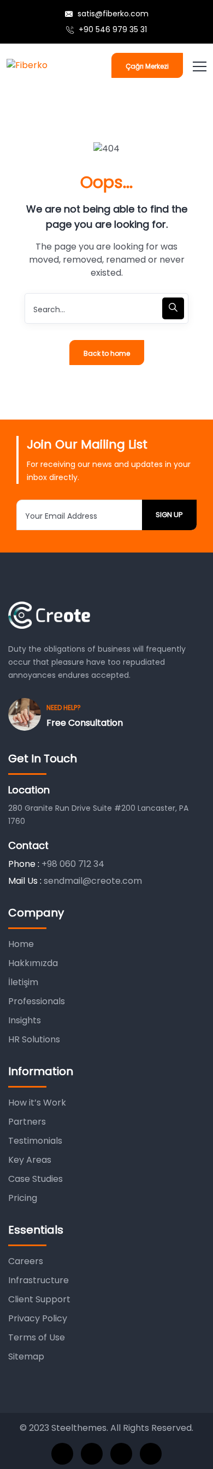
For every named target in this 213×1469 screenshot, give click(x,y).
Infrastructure (38, 1280)
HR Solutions (34, 1039)
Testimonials (35, 1140)
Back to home (107, 353)
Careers (25, 1261)
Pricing (22, 1198)
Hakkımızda (33, 963)
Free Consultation (84, 723)
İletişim (23, 982)
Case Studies (35, 1179)
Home (21, 944)
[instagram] (151, 1454)
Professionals (36, 1001)
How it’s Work (37, 1102)
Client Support (39, 1299)
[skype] (121, 1454)
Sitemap (26, 1356)
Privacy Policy (37, 1318)
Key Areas (29, 1160)
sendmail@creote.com (93, 881)
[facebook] (62, 1454)
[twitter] (92, 1454)
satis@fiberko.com (112, 13)
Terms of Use (36, 1337)
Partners (27, 1121)
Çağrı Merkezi (147, 66)
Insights (24, 1020)
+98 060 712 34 (73, 864)
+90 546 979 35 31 (111, 29)
